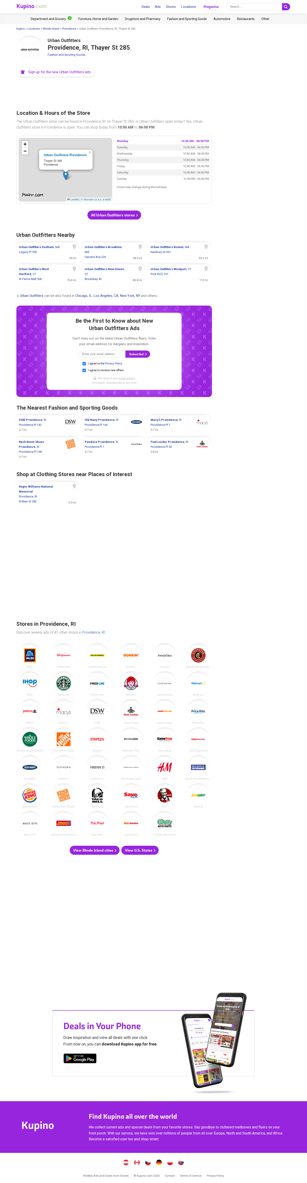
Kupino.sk (181, 1163)
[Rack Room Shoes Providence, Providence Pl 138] (47, 449)
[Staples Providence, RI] (97, 740)
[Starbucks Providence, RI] (64, 684)
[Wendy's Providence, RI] (131, 684)
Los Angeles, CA (105, 296)
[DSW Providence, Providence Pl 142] (47, 425)
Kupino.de (159, 1163)
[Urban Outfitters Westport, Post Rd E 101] (179, 274)
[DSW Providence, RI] (97, 712)
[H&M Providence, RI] (165, 768)
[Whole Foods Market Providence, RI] (30, 740)
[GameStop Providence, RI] (165, 740)
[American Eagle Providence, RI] (131, 768)
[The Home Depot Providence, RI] (64, 740)
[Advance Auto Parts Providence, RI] (64, 824)
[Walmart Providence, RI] (198, 684)
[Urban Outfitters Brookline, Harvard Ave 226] (113, 252)
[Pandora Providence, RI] (165, 656)
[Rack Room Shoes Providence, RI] (64, 796)
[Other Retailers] (265, 18)
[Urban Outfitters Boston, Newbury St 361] (179, 252)
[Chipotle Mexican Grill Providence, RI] (198, 656)
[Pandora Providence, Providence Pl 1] (113, 449)
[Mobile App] (80, 1059)
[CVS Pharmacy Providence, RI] (198, 740)
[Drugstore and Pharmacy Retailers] (142, 18)
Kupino (20, 28)
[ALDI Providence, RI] (30, 656)
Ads (158, 7)
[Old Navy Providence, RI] (30, 768)
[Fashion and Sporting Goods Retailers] (187, 18)
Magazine (211, 6)
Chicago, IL (83, 296)
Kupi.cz (148, 1163)
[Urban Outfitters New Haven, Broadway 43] (113, 274)
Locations (188, 7)
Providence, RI (93, 632)
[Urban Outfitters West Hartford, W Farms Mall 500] (47, 274)
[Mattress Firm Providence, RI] (131, 740)
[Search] (286, 6)
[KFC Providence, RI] (165, 796)
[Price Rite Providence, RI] (198, 712)
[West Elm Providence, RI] (30, 824)
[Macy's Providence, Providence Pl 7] (179, 425)
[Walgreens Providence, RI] (64, 656)
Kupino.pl (170, 1163)
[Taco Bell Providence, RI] (97, 796)
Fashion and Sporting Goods (66, 54)
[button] (56, 72)
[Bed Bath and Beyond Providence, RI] (198, 768)
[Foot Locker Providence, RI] (131, 712)
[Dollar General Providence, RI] (97, 656)
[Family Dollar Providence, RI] (165, 712)
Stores (171, 7)
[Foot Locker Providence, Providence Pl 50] (179, 449)
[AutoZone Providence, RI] (131, 824)
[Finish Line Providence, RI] (97, 684)
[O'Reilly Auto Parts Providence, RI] (165, 824)
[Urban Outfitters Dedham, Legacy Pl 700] (47, 252)
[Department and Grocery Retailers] (51, 18)
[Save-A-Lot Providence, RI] (131, 796)
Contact (170, 1175)
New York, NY (130, 296)
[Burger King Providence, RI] (30, 796)
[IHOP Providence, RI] (30, 684)
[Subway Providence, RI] (198, 796)
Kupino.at (126, 1163)
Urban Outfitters (31, 296)
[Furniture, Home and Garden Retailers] (98, 18)
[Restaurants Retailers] (246, 18)
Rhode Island (51, 28)
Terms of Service (191, 1175)
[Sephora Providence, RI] (64, 768)
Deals (145, 7)
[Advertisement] (114, 92)
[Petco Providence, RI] (30, 712)
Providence (69, 28)
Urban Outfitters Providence (65, 155)
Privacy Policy (113, 363)
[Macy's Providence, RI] (64, 712)
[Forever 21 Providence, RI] (97, 768)
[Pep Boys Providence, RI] (97, 824)
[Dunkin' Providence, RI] (131, 656)
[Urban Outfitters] (29, 50)
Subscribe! (137, 354)
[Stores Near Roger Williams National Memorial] (47, 494)
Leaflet (74, 199)
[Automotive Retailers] (222, 18)
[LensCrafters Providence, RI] (165, 684)
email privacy (127, 378)
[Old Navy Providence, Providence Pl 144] (113, 425)
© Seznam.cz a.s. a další (96, 199)
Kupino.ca (137, 1163)
